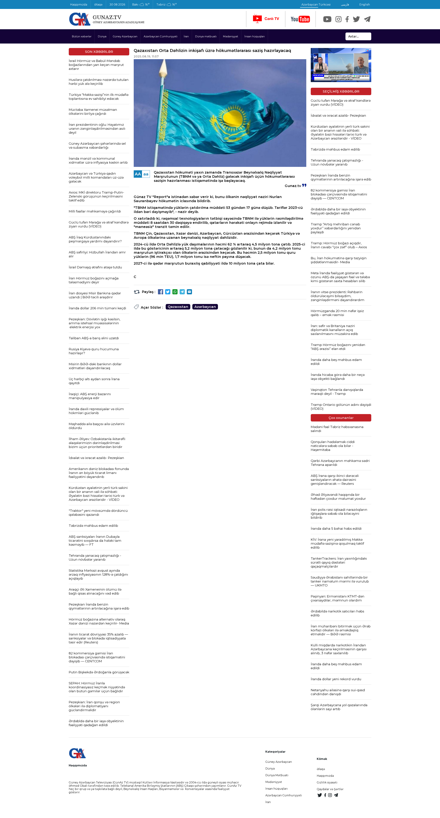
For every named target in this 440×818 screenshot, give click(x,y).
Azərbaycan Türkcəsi (316, 4)
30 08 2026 (117, 4)
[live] (266, 19)
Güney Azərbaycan (125, 36)
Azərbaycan (205, 307)
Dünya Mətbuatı (276, 775)
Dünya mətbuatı (206, 36)
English (364, 4)
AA (138, 174)
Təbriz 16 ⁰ (166, 4)
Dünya (102, 36)
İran (186, 36)
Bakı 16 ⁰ (140, 4)
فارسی (345, 4)
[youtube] (300, 19)
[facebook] (347, 19)
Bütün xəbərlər (81, 36)
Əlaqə (98, 4)
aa (145, 174)
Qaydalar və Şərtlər (330, 789)
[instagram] (338, 19)
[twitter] (356, 19)
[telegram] (367, 19)
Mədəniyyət (230, 36)
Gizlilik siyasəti (327, 782)
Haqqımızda (78, 4)
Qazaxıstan (178, 307)
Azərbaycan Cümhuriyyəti (160, 36)
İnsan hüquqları (254, 36)
